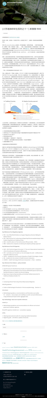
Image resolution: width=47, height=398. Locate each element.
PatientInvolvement (24, 352)
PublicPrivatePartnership (39, 352)
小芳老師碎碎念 (10, 320)
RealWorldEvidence (17, 354)
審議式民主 (34, 356)
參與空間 (24, 356)
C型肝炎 (11, 347)
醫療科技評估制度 (15, 363)
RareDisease (4, 354)
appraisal (4, 347)
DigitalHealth (29, 347)
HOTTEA (26, 350)
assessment (8, 347)
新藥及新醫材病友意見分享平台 (32, 358)
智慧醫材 (39, 358)
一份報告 (24, 200)
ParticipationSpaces (6, 352)
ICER (38, 350)
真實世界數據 (19, 360)
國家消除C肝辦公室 (29, 356)
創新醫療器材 (19, 356)
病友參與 (8, 360)
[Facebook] (24, 374)
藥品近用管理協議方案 (33, 360)
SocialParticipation (33, 354)
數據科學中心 (21, 358)
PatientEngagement (14, 352)
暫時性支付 (4, 360)
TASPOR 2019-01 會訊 (14, 37)
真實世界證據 (15, 320)
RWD (23, 354)
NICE (40, 350)
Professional (32, 352)
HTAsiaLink (34, 350)
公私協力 (15, 356)
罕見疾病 (28, 360)
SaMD (28, 354)
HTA (5, 320)
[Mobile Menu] (44, 3)
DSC (33, 347)
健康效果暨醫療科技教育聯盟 (7, 356)
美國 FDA (27, 48)
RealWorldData (10, 354)
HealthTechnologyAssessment (13, 350)
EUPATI (35, 347)
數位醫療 (14, 358)
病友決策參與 (14, 360)
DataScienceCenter (20, 347)
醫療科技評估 (20, 320)
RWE (7, 320)
